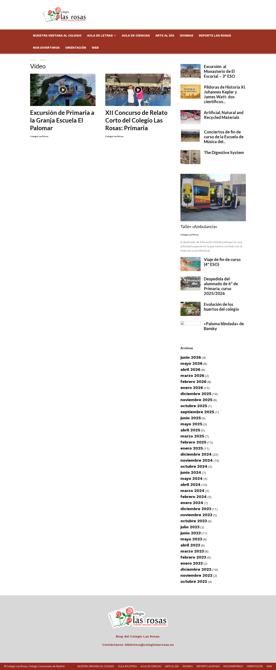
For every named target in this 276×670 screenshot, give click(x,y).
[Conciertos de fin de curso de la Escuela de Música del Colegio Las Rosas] (190, 136)
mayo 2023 (191, 539)
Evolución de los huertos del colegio (221, 306)
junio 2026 (190, 357)
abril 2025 (190, 430)
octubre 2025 (193, 405)
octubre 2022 (193, 581)
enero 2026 (191, 387)
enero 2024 (191, 502)
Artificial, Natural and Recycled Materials (223, 115)
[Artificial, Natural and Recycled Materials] (190, 117)
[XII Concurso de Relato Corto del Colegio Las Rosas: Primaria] (138, 90)
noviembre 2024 (196, 460)
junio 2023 (190, 533)
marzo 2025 (192, 436)
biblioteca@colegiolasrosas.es (149, 645)
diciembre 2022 (195, 569)
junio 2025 (190, 417)
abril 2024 (190, 484)
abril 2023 (190, 545)
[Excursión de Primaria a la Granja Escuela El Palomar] (63, 90)
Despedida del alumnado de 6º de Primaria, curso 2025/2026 (221, 286)
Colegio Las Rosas (39, 136)
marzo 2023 (192, 551)
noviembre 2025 (196, 399)
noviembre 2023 (196, 514)
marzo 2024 (192, 490)
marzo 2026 (192, 375)
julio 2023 (189, 526)
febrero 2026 (193, 381)
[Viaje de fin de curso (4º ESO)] (190, 264)
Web (95, 47)
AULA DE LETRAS (100, 35)
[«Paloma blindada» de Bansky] (190, 328)
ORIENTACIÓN (75, 47)
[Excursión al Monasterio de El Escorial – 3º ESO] (190, 71)
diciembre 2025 (195, 393)
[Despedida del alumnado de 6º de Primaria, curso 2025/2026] (190, 283)
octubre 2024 (194, 466)
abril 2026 (190, 369)
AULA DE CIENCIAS (136, 35)
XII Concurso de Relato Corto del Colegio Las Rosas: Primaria (136, 120)
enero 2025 (191, 448)
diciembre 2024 (196, 454)
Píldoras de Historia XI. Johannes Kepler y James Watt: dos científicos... (225, 94)
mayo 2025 (191, 424)
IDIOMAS (186, 35)
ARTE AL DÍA (164, 35)
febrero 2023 (193, 557)
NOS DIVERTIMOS (46, 47)
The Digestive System (224, 152)
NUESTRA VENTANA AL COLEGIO (57, 35)
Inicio (33, 60)
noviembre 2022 (196, 575)
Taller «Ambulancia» (198, 226)
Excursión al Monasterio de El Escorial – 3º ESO (219, 71)
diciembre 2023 (195, 508)
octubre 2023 (193, 520)
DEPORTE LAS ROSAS (215, 35)
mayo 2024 (191, 478)
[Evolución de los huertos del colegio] (190, 309)
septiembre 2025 (197, 411)
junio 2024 (190, 472)
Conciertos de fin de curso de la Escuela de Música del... (223, 136)
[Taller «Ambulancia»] (213, 197)
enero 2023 (191, 563)
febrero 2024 (193, 496)
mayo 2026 (191, 363)
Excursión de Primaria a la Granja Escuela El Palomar (62, 120)
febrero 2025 (193, 442)
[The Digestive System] (190, 157)
